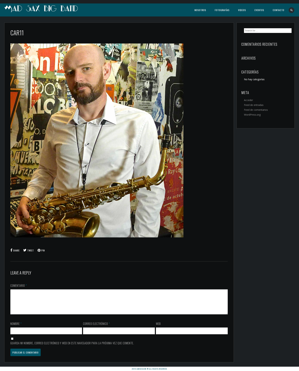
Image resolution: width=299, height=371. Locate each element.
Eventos (259, 10)
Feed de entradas (254, 105)
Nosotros (200, 10)
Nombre (16, 324)
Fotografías (222, 10)
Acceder (248, 100)
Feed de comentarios (256, 109)
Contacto (278, 10)
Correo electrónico (96, 324)
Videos (242, 10)
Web (158, 324)
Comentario (18, 285)
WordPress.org (252, 114)
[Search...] (292, 10)
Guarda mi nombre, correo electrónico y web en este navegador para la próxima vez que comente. (72, 343)
